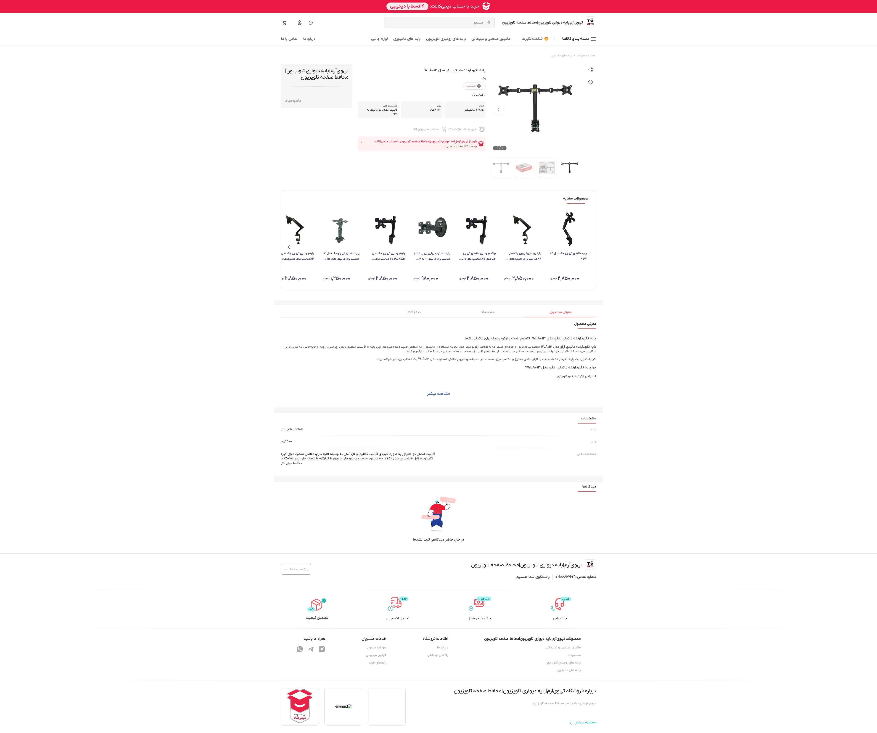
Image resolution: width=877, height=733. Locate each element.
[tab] (560, 313)
